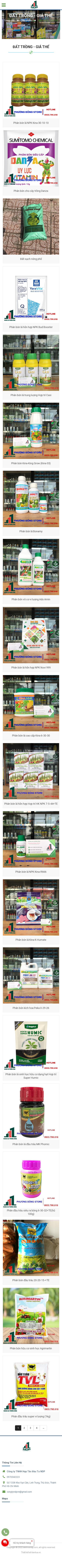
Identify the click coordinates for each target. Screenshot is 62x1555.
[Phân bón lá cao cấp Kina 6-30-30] (31, 703)
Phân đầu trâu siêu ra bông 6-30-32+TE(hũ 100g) (31, 1212)
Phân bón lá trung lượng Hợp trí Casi (31, 395)
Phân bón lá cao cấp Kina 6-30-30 (31, 735)
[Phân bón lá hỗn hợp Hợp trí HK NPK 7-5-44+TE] (31, 771)
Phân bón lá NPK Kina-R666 (30, 871)
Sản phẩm (26, 20)
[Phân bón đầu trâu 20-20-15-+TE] (31, 1248)
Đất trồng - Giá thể (31, 15)
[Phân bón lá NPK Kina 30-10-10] (31, 90)
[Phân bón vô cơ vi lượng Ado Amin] (31, 567)
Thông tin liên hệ (12, 1462)
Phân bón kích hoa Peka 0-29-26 (31, 1007)
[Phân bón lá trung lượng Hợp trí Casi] (31, 363)
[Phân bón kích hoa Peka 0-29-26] (31, 975)
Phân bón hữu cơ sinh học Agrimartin (31, 1348)
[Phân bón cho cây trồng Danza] (31, 158)
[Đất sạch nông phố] (31, 226)
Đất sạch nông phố (31, 258)
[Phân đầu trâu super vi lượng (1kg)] (31, 1384)
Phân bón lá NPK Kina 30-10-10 (31, 122)
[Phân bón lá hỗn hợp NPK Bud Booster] (31, 294)
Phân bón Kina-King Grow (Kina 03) (31, 463)
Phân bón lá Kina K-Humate (31, 939)
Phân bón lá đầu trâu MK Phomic (31, 1144)
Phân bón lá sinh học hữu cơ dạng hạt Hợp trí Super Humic (30, 1076)
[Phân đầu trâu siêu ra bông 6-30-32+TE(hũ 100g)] (31, 1180)
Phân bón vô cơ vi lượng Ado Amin (31, 599)
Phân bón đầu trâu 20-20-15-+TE (30, 1280)
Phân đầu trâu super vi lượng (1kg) (30, 1416)
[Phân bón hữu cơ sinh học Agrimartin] (31, 1316)
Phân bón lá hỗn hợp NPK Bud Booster (31, 327)
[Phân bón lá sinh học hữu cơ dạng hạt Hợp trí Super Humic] (31, 1043)
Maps (5, 1498)
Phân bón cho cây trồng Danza (31, 190)
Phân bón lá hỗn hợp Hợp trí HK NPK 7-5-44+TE (31, 803)
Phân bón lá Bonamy (31, 531)
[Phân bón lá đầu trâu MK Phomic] (31, 1112)
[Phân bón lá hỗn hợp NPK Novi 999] (31, 635)
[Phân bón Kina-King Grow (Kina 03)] (31, 431)
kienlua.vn (36, 1552)
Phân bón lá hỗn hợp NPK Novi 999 (31, 667)
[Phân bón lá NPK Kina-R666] (31, 839)
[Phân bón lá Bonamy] (31, 499)
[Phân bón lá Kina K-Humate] (31, 907)
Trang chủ (9, 20)
